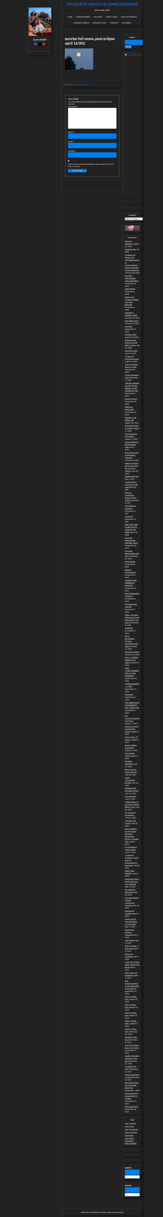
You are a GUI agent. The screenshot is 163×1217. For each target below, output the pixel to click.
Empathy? (129, 694)
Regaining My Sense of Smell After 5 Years (131, 342)
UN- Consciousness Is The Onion (132, 718)
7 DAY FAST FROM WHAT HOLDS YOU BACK (132, 965)
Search (128, 1168)
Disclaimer (129, 1135)
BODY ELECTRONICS (129, 17)
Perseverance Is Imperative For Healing (131, 1096)
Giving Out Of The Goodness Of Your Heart (131, 921)
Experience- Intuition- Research (130, 932)
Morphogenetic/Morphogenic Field (132, 444)
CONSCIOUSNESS (83, 17)
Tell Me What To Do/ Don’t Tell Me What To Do (132, 804)
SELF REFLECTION (131, 321)
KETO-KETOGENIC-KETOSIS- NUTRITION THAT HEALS (131, 641)
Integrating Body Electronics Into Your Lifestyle (132, 881)
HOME (70, 17)
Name (71, 132)
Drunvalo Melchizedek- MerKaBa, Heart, (131, 540)
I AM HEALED (130, 940)
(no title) (128, 326)
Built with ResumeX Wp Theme (40, 51)
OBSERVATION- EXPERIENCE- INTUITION (131, 583)
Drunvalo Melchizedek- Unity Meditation (131, 278)
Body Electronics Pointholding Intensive (132, 455)
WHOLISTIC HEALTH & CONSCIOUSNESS (102, 4)
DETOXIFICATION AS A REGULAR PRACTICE (131, 1085)
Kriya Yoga (129, 1126)
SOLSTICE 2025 (131, 351)
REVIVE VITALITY (131, 399)
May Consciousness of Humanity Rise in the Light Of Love (132, 986)
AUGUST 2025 (130, 334)
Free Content (130, 1123)
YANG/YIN (129, 628)
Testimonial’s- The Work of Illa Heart (131, 484)
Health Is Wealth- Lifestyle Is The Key (132, 1058)
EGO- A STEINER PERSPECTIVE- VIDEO (131, 660)
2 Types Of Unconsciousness (132, 359)
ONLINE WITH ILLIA (132, 476)
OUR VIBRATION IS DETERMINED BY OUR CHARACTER (132, 705)
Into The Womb (131, 1129)
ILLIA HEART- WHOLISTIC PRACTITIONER (130, 1141)
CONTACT (114, 23)
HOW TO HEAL (111, 17)
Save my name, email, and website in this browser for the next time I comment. (91, 165)
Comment (73, 106)
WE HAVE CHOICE (132, 652)
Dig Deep (128, 249)
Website (71, 151)
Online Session (131, 1132)
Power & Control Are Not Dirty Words (132, 729)
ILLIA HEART (98, 17)
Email (71, 141)
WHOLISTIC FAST (99, 23)
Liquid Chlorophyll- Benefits (130, 780)
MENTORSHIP (130, 289)
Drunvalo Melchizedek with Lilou (132, 553)
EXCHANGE (126, 23)
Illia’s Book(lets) (131, 1107)
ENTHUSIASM (130, 562)
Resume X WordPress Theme (93, 1212)
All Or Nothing (130, 796)
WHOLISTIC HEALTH (81, 23)
